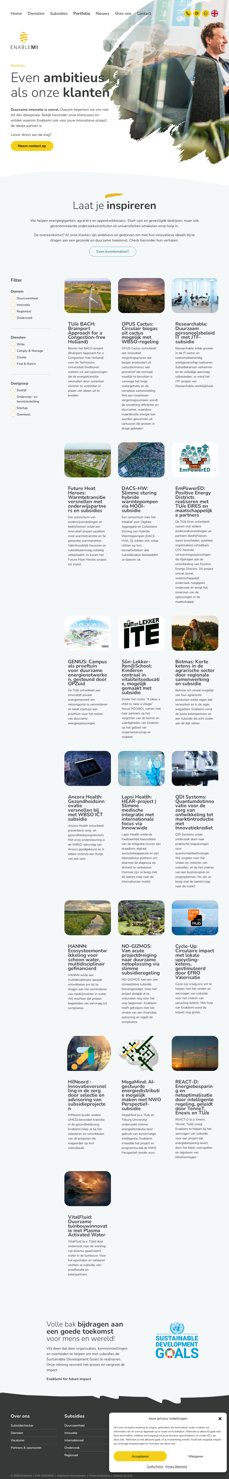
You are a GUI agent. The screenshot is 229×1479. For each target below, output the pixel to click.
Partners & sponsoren (26, 1448)
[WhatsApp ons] (205, 13)
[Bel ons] (187, 13)
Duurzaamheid (74, 1425)
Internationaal (74, 1440)
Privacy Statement (176, 1466)
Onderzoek (72, 1448)
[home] (14, 13)
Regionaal (71, 1455)
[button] (220, 1418)
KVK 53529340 (44, 1475)
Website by (122, 1475)
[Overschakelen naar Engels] (214, 13)
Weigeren (195, 1456)
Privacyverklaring (99, 1475)
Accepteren (140, 1456)
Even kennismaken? (112, 251)
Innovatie (70, 1433)
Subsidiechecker (22, 1425)
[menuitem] (35, 14)
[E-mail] (196, 13)
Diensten (17, 1433)
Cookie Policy (155, 1466)
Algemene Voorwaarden (71, 1475)
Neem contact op (32, 146)
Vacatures (18, 1440)
